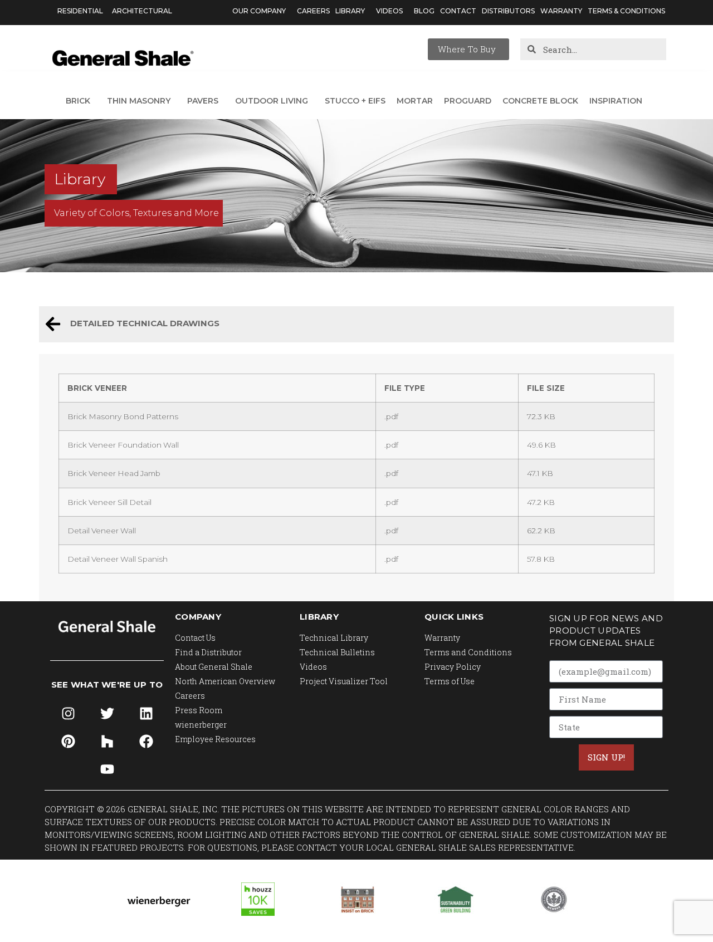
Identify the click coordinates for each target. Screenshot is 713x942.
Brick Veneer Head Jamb (113, 473)
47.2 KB (541, 502)
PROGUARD (467, 101)
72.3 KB (541, 416)
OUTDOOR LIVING (271, 101)
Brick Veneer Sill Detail (109, 502)
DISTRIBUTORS (508, 11)
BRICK (78, 101)
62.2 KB (541, 530)
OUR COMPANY (259, 11)
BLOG (424, 11)
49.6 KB (541, 444)
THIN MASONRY (138, 101)
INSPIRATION (615, 101)
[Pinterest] (68, 741)
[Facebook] (146, 741)
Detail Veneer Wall (101, 530)
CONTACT (458, 11)
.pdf (391, 416)
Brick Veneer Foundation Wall (123, 444)
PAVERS (202, 101)
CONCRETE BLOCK (540, 101)
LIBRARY (350, 11)
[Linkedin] (146, 714)
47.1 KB (540, 473)
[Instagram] (68, 714)
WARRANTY (561, 11)
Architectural (142, 11)
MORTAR (415, 101)
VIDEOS (389, 11)
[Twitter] (107, 714)
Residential (80, 11)
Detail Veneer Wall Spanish (117, 559)
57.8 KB (541, 559)
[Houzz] (107, 741)
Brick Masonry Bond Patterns (122, 416)
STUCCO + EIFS (355, 101)
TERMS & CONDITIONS (626, 11)
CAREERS (313, 11)
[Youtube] (107, 769)
